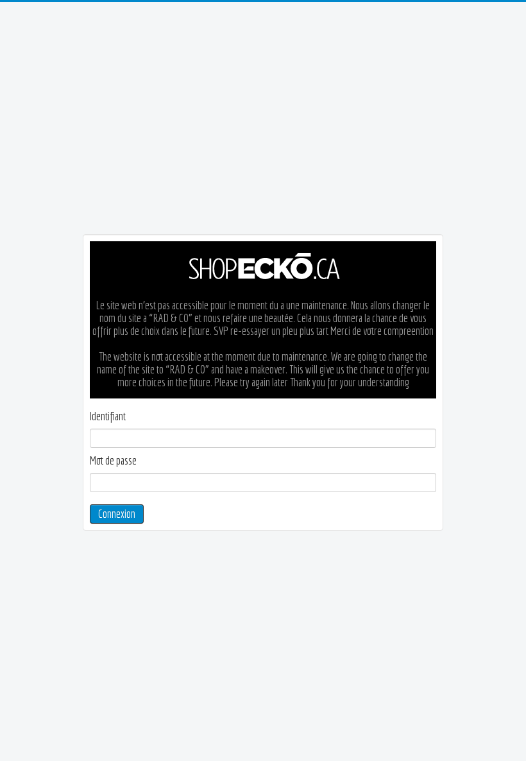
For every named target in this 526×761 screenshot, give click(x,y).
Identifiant (108, 416)
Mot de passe (113, 460)
